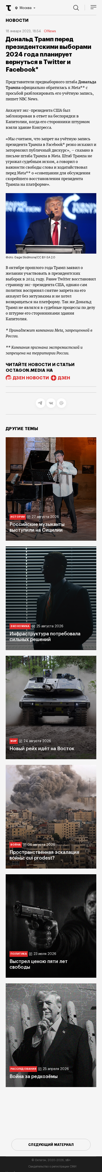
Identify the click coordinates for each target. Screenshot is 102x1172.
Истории (17, 517)
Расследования (23, 1069)
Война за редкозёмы (33, 1076)
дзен (64, 378)
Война (15, 844)
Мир (13, 741)
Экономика (20, 626)
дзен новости (31, 378)
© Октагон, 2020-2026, (51, 1160)
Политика (18, 954)
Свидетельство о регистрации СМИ (52, 1166)
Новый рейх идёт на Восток (41, 748)
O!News (50, 31)
